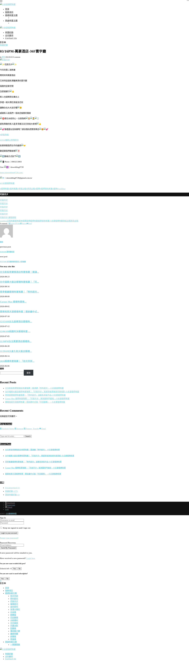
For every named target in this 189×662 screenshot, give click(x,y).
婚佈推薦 (22, 221)
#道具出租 (30, 189)
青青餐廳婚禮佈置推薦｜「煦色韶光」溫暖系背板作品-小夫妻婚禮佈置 (35, 395)
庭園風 (13, 636)
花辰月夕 (14, 601)
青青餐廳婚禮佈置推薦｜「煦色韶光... (19, 292)
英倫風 (13, 639)
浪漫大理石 (15, 609)
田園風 (13, 628)
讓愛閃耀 (14, 634)
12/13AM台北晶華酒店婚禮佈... (16, 321)
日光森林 (14, 623)
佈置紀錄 (9, 32)
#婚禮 (37, 189)
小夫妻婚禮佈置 (56, 221)
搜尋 (2, 369)
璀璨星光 (14, 604)
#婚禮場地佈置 (46, 189)
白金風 (13, 612)
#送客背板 (4, 135)
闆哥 (3, 57)
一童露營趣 (15, 644)
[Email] (5, 42)
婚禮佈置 (34, 221)
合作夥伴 (9, 35)
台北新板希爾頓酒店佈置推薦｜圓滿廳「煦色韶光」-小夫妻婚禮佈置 (34, 388)
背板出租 (67, 221)
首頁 (7, 9)
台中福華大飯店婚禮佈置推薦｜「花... (19, 282)
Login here (30, 558)
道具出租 (74, 221)
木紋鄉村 (14, 620)
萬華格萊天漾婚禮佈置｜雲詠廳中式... (19, 311)
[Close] (188, 0)
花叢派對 (14, 626)
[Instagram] (2, 42)
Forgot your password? (9, 538)
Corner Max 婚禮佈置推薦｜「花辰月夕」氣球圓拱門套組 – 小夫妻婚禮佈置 (37, 399)
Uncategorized (12, 488)
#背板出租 (21, 189)
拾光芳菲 (14, 596)
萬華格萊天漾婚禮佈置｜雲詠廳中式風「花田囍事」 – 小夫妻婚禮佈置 (35, 402)
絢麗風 (13, 615)
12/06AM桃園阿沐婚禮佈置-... (15, 331)
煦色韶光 (14, 599)
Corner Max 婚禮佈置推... (13, 301)
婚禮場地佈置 (43, 221)
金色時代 (14, 607)
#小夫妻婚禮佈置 (7, 183)
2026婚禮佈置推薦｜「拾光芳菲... (17, 361)
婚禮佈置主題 (11, 15)
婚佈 (17, 221)
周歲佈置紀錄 (12, 495)
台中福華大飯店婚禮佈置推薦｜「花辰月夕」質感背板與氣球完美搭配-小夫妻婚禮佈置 (42, 392)
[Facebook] (0, 42)
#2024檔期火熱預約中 (9, 140)
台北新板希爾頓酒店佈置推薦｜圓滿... (19, 272)
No (20, 569)
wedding (3, 221)
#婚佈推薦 (13, 189)
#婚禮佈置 (4, 189)
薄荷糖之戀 (15, 631)
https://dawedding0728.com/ (11, 173)
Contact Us (11, 38)
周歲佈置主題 (11, 20)
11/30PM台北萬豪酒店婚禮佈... (15, 341)
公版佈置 (11, 221)
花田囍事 (14, 617)
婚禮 (28, 221)
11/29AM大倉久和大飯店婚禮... (16, 351)
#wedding (61, 189)
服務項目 (9, 12)
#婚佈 (54, 189)
